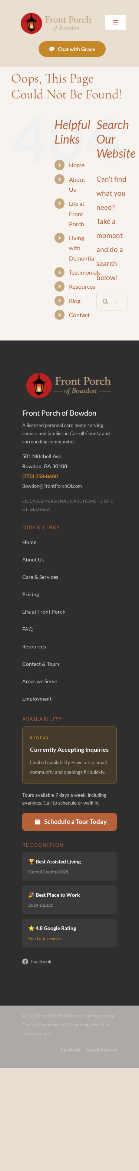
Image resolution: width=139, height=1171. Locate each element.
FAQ (27, 629)
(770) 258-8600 (40, 476)
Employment (37, 698)
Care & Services (40, 577)
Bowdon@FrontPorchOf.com (52, 486)
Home (77, 164)
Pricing (30, 594)
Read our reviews (45, 938)
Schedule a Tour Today (75, 821)
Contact (79, 314)
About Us (33, 559)
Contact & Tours (41, 664)
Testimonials (85, 272)
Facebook (41, 961)
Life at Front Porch (77, 213)
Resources (82, 286)
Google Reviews (101, 1050)
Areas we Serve (39, 681)
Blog (74, 300)
